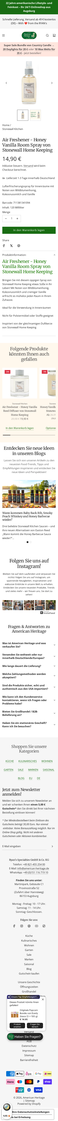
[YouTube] (36, 926)
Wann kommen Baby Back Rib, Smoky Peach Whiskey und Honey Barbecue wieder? (27, 516)
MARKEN (33, 769)
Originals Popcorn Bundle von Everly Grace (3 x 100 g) (29, 1013)
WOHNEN (47, 761)
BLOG (21, 778)
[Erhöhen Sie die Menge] (17, 218)
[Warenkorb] (54, 35)
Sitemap (30, 1100)
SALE (21, 769)
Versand (28, 165)
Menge (6, 212)
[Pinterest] (29, 926)
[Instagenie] (48, 613)
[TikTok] (44, 926)
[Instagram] (21, 926)
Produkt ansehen (17, 1025)
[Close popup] (43, 999)
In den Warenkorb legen (20, 428)
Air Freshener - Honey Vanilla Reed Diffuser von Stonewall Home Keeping (19, 410)
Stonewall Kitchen (12, 129)
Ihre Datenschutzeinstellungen (30, 1111)
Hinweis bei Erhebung (17, 1117)
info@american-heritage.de (33, 868)
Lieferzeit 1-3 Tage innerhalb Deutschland (30, 178)
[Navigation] (3, 35)
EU (30, 778)
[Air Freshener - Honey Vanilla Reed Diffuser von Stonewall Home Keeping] (19, 384)
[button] (6, 83)
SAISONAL (48, 769)
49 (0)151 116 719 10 (36, 872)
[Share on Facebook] (3, 246)
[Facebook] (14, 926)
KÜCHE (10, 761)
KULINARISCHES (27, 761)
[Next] (51, 605)
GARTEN (8, 769)
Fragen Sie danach (35, 1025)
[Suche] (47, 35)
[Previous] (7, 605)
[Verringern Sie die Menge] (5, 218)
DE (38, 778)
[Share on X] (11, 246)
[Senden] (52, 846)
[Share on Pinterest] (18, 246)
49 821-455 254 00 (34, 864)
